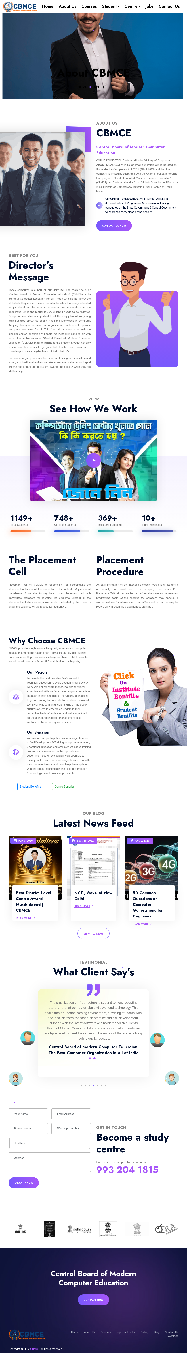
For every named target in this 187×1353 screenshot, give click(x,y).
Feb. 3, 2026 (25, 840)
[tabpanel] (93, 1033)
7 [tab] (105, 1085)
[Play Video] (93, 460)
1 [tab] (81, 1085)
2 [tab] (85, 1085)
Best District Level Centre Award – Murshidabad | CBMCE (33, 901)
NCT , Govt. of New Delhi (93, 895)
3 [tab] (89, 1085)
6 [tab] (101, 1085)
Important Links (125, 1332)
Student (109, 6)
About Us (67, 6)
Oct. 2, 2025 (142, 840)
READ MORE (24, 918)
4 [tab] (93, 1085)
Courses (89, 6)
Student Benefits (30, 786)
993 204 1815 (127, 1169)
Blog (156, 1332)
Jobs (149, 6)
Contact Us (169, 6)
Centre (131, 6)
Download (172, 1336)
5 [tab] (97, 1085)
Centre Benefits (65, 786)
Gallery (145, 1332)
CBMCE (34, 1349)
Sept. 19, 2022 (85, 840)
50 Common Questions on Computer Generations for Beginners (148, 904)
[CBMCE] (20, 6)
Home (48, 6)
